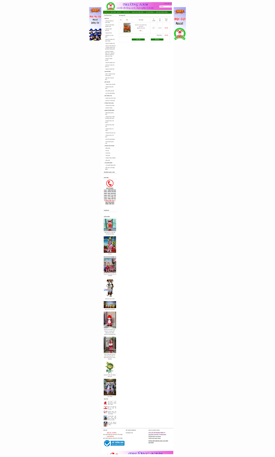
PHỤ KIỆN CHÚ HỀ (109, 90)
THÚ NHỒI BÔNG (108, 162)
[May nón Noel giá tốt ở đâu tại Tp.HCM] (105, 407)
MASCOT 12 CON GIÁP (109, 36)
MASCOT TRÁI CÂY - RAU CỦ (110, 66)
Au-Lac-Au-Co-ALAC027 (110, 309)
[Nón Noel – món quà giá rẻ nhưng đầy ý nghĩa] (105, 403)
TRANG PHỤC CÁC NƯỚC (109, 121)
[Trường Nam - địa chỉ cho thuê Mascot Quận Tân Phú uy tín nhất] (105, 418)
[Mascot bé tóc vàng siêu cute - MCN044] (110, 272)
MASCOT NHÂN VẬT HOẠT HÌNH (110, 40)
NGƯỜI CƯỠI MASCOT (108, 29)
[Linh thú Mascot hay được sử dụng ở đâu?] (105, 424)
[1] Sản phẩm (167, 3)
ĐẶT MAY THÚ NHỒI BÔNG (110, 168)
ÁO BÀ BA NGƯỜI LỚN (109, 142)
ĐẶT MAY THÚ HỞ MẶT (109, 78)
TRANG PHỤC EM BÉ (109, 145)
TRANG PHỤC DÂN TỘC (109, 125)
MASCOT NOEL (109, 107)
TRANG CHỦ (107, 12)
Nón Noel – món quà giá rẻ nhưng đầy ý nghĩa (112, 403)
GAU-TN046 (109, 396)
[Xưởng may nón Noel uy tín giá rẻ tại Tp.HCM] (105, 412)
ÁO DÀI (107, 150)
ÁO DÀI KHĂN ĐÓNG (110, 139)
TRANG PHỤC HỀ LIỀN (109, 87)
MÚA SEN (107, 160)
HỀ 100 (109, 254)
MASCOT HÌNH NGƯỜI (108, 59)
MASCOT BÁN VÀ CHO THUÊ (109, 21)
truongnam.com (129, 432)
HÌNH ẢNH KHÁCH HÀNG (162, 12)
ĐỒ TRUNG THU (108, 95)
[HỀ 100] (110, 252)
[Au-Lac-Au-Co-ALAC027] (110, 307)
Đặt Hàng (157, 39)
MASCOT (106, 18)
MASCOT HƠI (108, 33)
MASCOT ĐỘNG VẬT (110, 43)
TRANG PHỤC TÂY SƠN (109, 136)
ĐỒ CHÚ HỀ (107, 82)
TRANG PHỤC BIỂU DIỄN (137, 12)
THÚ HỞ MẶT (107, 71)
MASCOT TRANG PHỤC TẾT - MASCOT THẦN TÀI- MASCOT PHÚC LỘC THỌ (110, 54)
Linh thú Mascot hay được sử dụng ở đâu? (112, 423)
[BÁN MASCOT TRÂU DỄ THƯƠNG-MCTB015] (110, 230)
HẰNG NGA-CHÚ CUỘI (110, 98)
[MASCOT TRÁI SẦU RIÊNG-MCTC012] (110, 373)
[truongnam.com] (137, 5)
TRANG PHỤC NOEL (109, 103)
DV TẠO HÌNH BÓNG (110, 93)
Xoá (141, 30)
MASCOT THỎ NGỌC (110, 100)
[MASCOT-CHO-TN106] (110, 297)
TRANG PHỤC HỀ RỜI (110, 84)
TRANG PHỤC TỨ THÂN (109, 129)
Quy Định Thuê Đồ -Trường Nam (157, 434)
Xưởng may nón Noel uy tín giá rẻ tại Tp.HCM (112, 412)
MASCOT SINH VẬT (109, 69)
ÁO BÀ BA (107, 153)
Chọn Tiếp (138, 39)
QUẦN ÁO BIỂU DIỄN (109, 110)
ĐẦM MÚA (107, 148)
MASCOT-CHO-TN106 (110, 298)
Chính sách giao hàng (154, 438)
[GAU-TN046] (110, 395)
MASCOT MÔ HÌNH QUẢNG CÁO (109, 25)
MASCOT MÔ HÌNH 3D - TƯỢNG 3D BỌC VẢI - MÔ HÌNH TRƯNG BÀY (110, 47)
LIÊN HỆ (106, 15)
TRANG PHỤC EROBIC (110, 157)
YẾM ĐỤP (107, 155)
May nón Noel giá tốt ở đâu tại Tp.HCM (112, 408)
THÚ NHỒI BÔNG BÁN (110, 165)
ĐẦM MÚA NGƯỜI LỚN (109, 113)
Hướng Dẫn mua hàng (155, 436)
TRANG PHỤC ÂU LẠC (110, 132)
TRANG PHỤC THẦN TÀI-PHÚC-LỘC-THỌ (110, 117)
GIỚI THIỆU (113, 12)
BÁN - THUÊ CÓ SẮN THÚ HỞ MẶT (110, 74)
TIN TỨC (111, 15)
